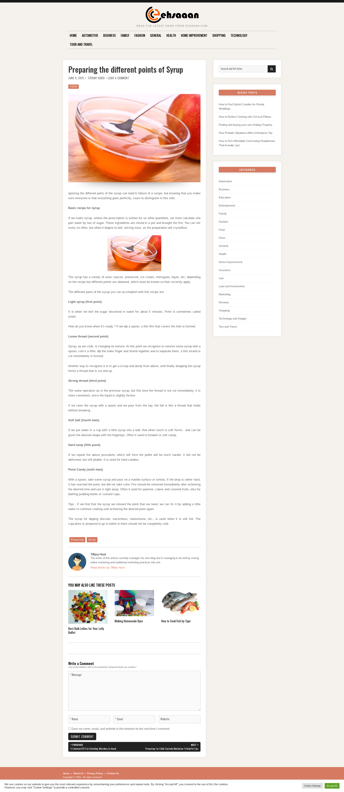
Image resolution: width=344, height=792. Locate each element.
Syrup (92, 539)
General (155, 35)
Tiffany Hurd (96, 78)
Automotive (90, 35)
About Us (78, 773)
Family (125, 35)
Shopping (219, 35)
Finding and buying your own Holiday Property (245, 124)
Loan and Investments (232, 286)
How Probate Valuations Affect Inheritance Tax (246, 132)
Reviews (224, 302)
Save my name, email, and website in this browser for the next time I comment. (120, 728)
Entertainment (227, 205)
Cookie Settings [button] (312, 785)
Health (171, 35)
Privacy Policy (95, 773)
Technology (239, 35)
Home (73, 35)
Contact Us (113, 773)
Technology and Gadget (232, 318)
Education (224, 197)
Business (109, 35)
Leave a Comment (118, 78)
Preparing (77, 539)
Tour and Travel (81, 44)
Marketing (224, 294)
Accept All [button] (332, 785)
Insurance (224, 270)
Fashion (139, 35)
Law (221, 278)
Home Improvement (194, 35)
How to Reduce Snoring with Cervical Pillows (245, 116)
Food (73, 86)
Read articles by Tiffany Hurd (107, 567)
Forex (222, 237)
